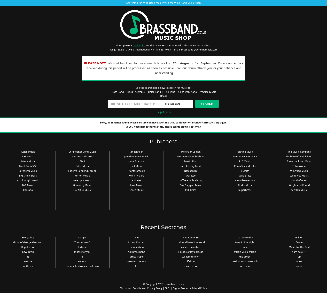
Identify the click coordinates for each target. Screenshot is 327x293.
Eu (136, 266)
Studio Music (245, 185)
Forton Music (82, 175)
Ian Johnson (136, 151)
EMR (82, 161)
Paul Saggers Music (191, 185)
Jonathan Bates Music (136, 156)
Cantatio (28, 190)
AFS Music (28, 156)
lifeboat (190, 261)
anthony (28, 266)
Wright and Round (299, 185)
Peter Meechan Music (245, 156)
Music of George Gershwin (28, 242)
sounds (82, 261)
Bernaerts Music (28, 170)
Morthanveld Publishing (191, 156)
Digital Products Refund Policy (190, 288)
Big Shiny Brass (28, 175)
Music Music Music (245, 251)
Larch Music (137, 190)
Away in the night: (245, 242)
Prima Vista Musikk (245, 166)
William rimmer (191, 256)
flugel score (28, 247)
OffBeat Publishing (191, 180)
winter (299, 266)
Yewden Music (299, 190)
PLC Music (245, 161)
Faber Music (82, 166)
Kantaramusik (137, 170)
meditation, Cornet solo (245, 261)
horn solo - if (299, 251)
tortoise (82, 247)
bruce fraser (137, 256)
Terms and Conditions (132, 288)
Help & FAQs (164, 112)
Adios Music (28, 151)
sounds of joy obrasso (190, 251)
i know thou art (136, 242)
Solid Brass (245, 175)
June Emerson (137, 161)
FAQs (167, 288)
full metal (244, 266)
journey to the (245, 237)
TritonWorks (299, 166)
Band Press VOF (28, 166)
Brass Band (117, 91)
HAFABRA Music (82, 190)
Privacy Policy (154, 288)
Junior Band (154, 91)
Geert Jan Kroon (82, 180)
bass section (137, 247)
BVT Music (28, 185)
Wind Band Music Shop (187, 2)
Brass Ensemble (136, 91)
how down (28, 251)
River (299, 261)
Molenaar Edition (191, 151)
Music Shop (190, 161)
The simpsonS (82, 242)
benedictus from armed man (82, 266)
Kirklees (136, 180)
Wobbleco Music (299, 175)
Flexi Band (169, 91)
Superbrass (245, 190)
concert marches (190, 247)
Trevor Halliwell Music (299, 161)
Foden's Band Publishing (82, 170)
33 (28, 256)
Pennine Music (245, 151)
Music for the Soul (299, 247)
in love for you (82, 251)
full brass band (136, 251)
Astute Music (28, 161)
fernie (299, 242)
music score (191, 266)
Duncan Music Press (82, 156)
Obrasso (191, 175)
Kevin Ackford (136, 175)
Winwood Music (299, 170)
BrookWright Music (28, 180)
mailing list (139, 45)
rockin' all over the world (191, 242)
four (245, 247)
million (299, 237)
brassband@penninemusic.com (199, 49)
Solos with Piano (187, 91)
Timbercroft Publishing (299, 156)
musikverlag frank (191, 166)
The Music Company (299, 151)
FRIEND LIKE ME (136, 261)
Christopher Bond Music (82, 151)
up (299, 256)
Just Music (137, 166)
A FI (137, 237)
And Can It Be (191, 237)
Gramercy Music (82, 185)
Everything (28, 237)
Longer (82, 237)
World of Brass (299, 180)
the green (245, 256)
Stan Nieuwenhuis (245, 180)
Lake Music (136, 185)
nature (28, 261)
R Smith (244, 170)
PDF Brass (190, 190)
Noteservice (191, 170)
